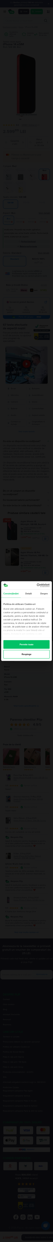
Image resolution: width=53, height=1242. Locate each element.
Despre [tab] (44, 593)
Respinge (27, 654)
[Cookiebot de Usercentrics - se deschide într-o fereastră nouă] (37, 585)
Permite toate (26, 644)
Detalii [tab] (28, 593)
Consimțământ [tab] (11, 593)
